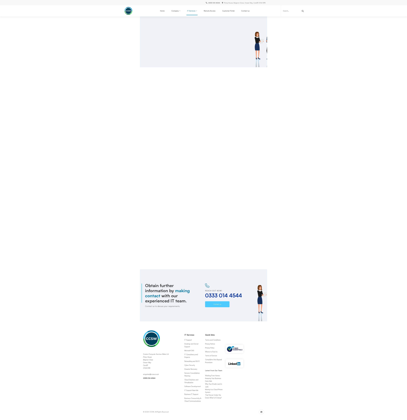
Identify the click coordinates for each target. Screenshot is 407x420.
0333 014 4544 (223, 42)
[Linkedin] (261, 411)
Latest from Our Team (213, 371)
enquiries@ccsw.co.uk (151, 374)
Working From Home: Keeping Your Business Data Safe (213, 378)
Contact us (185, 171)
